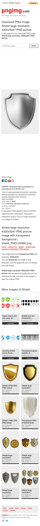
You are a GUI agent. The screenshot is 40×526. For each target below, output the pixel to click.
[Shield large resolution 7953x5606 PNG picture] (10, 442)
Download (10, 323)
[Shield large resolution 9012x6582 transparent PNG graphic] (10, 477)
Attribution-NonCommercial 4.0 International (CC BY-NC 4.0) (18, 187)
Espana (17, 3)
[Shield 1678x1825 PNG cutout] (10, 373)
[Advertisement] (20, 70)
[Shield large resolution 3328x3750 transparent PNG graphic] (30, 372)
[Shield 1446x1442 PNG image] (10, 407)
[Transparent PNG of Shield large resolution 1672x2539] (30, 407)
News (17, 508)
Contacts (12, 510)
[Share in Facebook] (3, 180)
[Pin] (9, 180)
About (4, 508)
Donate (23, 508)
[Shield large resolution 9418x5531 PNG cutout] (30, 442)
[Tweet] (12, 180)
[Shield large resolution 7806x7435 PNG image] (30, 477)
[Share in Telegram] (6, 180)
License (11, 508)
